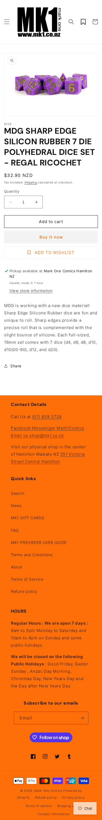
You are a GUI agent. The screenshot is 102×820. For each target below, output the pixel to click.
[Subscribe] (82, 718)
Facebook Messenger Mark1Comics (47, 428)
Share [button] (15, 366)
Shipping (30, 182)
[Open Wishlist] (83, 22)
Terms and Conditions (32, 554)
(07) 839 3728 (47, 416)
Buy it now (51, 237)
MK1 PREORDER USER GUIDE (39, 542)
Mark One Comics (48, 791)
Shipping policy (69, 806)
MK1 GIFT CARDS (27, 517)
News (16, 505)
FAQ (15, 530)
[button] (7, 22)
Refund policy (24, 591)
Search (17, 493)
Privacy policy (73, 797)
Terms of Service (27, 579)
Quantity (11, 191)
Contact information (54, 814)
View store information (31, 290)
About (16, 567)
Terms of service (38, 806)
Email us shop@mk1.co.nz (37, 435)
